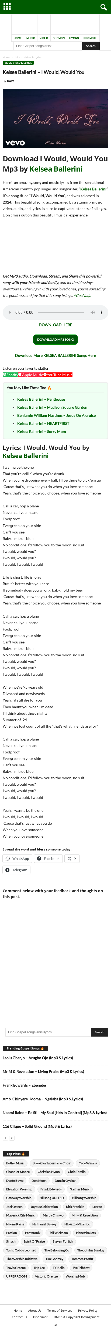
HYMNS (74, 38)
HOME (18, 38)
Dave (11, 81)
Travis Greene (16, 1268)
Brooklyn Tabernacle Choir (52, 1163)
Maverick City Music (20, 1215)
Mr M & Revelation (85, 1215)
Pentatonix (32, 1233)
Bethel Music (15, 1163)
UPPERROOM (16, 1276)
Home (6, 57)
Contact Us (19, 1317)
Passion (11, 1233)
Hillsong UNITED (52, 1198)
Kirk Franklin (75, 1207)
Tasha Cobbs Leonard (21, 1250)
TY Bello (59, 1268)
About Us (34, 1310)
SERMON (59, 38)
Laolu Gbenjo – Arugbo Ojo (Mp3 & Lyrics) (38, 1057)
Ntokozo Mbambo (77, 1224)
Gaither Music (80, 1189)
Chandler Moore (18, 1172)
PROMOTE (90, 38)
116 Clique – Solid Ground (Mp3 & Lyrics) (37, 1126)
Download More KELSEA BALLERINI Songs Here (55, 355)
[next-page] (12, 1138)
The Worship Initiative (21, 1259)
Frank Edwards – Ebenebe (24, 1085)
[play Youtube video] (55, 118)
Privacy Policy (88, 1310)
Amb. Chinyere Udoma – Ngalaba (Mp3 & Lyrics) (43, 1099)
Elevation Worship (19, 1189)
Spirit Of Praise (34, 1241)
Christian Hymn (49, 1172)
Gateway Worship (19, 1198)
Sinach (11, 1241)
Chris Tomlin (77, 1172)
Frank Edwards (51, 1189)
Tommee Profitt (82, 1259)
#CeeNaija (82, 295)
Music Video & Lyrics (18, 63)
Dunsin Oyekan (66, 1181)
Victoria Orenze (46, 1276)
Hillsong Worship (84, 1198)
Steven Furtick (63, 1241)
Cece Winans (88, 1163)
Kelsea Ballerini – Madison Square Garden (52, 407)
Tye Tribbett (81, 1268)
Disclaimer (40, 1317)
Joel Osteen (14, 1207)
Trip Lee (39, 1268)
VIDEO (44, 38)
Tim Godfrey (54, 1259)
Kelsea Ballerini (55, 169)
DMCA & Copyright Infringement (76, 1317)
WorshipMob (75, 1276)
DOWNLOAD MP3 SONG (55, 339)
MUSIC (30, 38)
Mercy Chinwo (53, 1215)
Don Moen (39, 1181)
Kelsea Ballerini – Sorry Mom (41, 431)
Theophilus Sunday (90, 1250)
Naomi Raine (15, 1224)
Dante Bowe (14, 1181)
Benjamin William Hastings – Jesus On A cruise (56, 415)
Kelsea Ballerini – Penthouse (41, 399)
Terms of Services (59, 1310)
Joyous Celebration (44, 1207)
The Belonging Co (56, 1250)
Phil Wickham (58, 1233)
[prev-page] (5, 1138)
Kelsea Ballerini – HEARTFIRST (43, 423)
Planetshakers (86, 1233)
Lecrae (97, 1207)
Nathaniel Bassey (44, 1224)
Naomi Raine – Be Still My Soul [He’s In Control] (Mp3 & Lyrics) (55, 1112)
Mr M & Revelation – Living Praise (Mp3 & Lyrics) (43, 1071)
